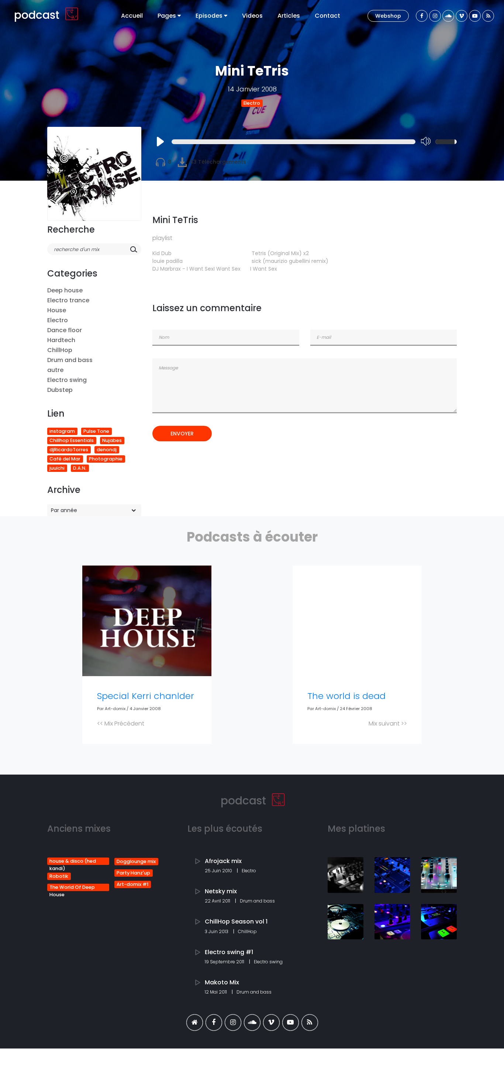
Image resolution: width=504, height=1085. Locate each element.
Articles (288, 15)
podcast (38, 15)
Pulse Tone (96, 431)
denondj (107, 449)
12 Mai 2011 (216, 992)
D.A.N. (79, 468)
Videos (252, 15)
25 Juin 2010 (219, 870)
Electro (252, 103)
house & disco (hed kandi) (72, 861)
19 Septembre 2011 (225, 962)
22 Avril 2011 (218, 901)
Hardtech (61, 340)
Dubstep (60, 390)
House (56, 310)
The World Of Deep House (72, 887)
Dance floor (64, 330)
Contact (327, 15)
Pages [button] (167, 15)
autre (55, 370)
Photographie (105, 459)
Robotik (58, 876)
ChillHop (59, 350)
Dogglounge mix (136, 861)
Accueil (132, 15)
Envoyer (182, 433)
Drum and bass (70, 360)
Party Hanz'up (133, 873)
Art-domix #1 (132, 884)
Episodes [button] (210, 15)
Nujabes (112, 440)
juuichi (57, 468)
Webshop (388, 16)
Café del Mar (64, 459)
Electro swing (67, 380)
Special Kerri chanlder (145, 696)
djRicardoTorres (68, 449)
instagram (62, 431)
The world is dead (346, 696)
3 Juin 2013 (217, 931)
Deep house (65, 290)
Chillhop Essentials (71, 440)
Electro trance (68, 300)
